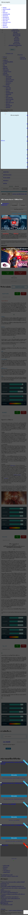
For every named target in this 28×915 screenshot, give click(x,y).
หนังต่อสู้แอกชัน (14, 213)
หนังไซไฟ (24, 213)
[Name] (5, 113)
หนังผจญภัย (20, 213)
